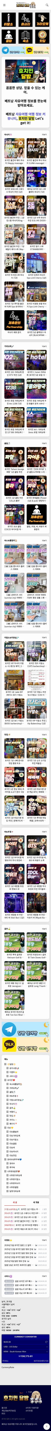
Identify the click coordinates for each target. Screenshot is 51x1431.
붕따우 (12, 1163)
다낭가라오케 (15, 1135)
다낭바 (12, 1147)
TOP (29, 1392)
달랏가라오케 (15, 1191)
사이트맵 (29, 1410)
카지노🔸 (13, 1119)
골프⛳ (12, 1107)
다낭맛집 (13, 1155)
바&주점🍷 (14, 1096)
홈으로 (4, 1407)
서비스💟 (13, 1076)
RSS (3, 1413)
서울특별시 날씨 (8, 1304)
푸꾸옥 (12, 1167)
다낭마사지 (14, 1151)
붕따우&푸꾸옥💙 (14, 1159)
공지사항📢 (14, 1068)
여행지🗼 (13, 1111)
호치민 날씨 (6, 1318)
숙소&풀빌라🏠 (16, 1084)
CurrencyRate (8, 1367)
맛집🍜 (12, 1115)
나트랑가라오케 (16, 1175)
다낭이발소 (14, 1139)
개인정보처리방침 (9, 1410)
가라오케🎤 (14, 1088)
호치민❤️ (11, 1080)
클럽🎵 (12, 1092)
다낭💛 (10, 1127)
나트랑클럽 (14, 1187)
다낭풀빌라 (14, 1131)
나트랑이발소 (15, 1179)
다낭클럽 (13, 1143)
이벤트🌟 (13, 1072)
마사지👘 (13, 1103)
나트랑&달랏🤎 (13, 1171)
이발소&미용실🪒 (17, 1099)
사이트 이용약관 (32, 1407)
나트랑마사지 (15, 1183)
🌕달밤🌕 (11, 1064)
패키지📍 (13, 1123)
